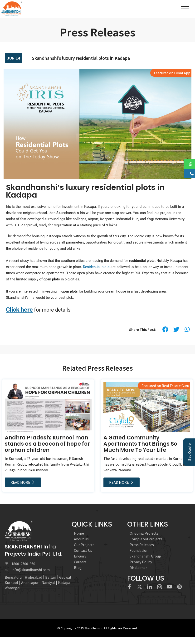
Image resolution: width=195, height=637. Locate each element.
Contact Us (83, 550)
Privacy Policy (141, 561)
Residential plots (96, 267)
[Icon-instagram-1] (159, 586)
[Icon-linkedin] (149, 586)
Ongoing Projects (144, 533)
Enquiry (80, 556)
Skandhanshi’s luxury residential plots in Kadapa (81, 58)
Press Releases (142, 544)
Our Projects (84, 544)
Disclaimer (138, 567)
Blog (78, 567)
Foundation (139, 550)
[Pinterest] (179, 586)
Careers (80, 561)
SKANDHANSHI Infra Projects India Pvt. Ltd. (33, 550)
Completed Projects (146, 539)
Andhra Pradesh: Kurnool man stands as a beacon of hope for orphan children (47, 444)
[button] (165, 329)
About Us (81, 539)
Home (79, 533)
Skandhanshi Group (145, 556)
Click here (19, 309)
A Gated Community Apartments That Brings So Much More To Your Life (140, 444)
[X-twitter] (139, 586)
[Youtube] (169, 586)
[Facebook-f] (129, 586)
